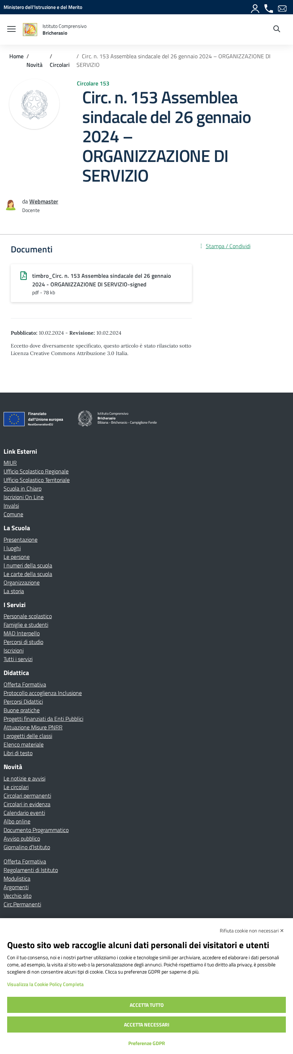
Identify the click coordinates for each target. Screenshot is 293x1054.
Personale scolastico (28, 616)
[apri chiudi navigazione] (11, 29)
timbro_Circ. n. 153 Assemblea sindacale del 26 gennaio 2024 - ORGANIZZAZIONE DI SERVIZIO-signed (101, 280)
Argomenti (16, 887)
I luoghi (12, 548)
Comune (13, 514)
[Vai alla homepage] (30, 29)
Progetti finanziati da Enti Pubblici (43, 718)
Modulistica (17, 878)
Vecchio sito (17, 895)
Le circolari (16, 787)
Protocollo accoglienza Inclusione (43, 693)
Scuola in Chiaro (22, 488)
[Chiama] (269, 7)
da (25, 201)
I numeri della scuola (28, 565)
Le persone (17, 556)
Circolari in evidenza (27, 804)
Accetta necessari (146, 1024)
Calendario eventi (24, 812)
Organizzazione (22, 582)
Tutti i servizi (18, 659)
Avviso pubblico (22, 838)
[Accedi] (255, 7)
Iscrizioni (14, 650)
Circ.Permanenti (22, 904)
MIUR (10, 462)
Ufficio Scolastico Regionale (36, 471)
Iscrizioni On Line (24, 497)
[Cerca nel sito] (276, 29)
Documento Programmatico (36, 830)
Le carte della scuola (28, 574)
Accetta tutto (147, 1005)
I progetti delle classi (28, 736)
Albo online (17, 821)
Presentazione (21, 539)
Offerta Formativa (25, 684)
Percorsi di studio (23, 641)
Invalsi (11, 505)
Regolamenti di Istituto (31, 870)
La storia (14, 591)
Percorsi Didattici (23, 701)
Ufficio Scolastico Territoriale (37, 480)
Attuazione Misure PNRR (33, 727)
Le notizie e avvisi (24, 778)
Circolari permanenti (27, 795)
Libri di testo (18, 753)
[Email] (282, 7)
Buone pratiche (22, 710)
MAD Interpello (22, 633)
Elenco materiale (24, 744)
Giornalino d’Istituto (27, 847)
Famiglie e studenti (26, 624)
